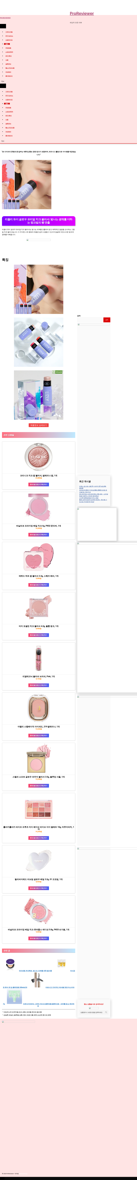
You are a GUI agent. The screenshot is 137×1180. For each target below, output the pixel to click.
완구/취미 (9, 56)
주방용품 (8, 48)
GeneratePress (23, 1173)
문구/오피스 (9, 36)
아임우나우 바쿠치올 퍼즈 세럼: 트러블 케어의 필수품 (23, 1012)
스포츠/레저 (9, 52)
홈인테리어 (9, 76)
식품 (7, 60)
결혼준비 (8, 64)
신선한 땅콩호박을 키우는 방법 (88, 498)
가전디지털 (9, 32)
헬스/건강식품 (10, 68)
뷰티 (7, 44)
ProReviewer (82, 13)
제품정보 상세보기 (38, 425)
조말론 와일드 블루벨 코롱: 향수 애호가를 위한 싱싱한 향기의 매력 (27, 1015)
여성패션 (8, 72)
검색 (78, 316)
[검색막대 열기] (3, 81)
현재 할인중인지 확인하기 (38, 484)
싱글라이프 (9, 40)
